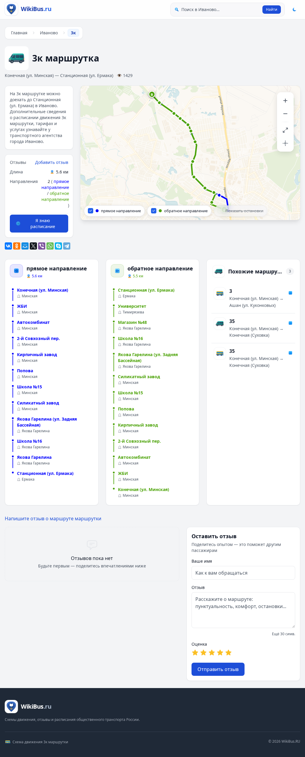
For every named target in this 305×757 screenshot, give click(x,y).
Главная (19, 33)
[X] (33, 246)
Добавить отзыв (51, 162)
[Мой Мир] (25, 246)
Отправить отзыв (218, 669)
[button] (152, 94)
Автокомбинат (33, 322)
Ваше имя (202, 561)
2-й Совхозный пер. (38, 338)
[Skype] (58, 246)
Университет (132, 306)
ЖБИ (22, 306)
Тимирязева (133, 312)
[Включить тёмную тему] (294, 10)
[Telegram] (66, 246)
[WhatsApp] (50, 246)
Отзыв (198, 587)
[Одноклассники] (16, 246)
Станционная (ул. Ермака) (45, 473)
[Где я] (285, 143)
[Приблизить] (285, 100)
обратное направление (55, 196)
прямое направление (55, 184)
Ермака (28, 479)
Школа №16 (29, 441)
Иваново (49, 33)
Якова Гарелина (36, 431)
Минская (30, 296)
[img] (190, 153)
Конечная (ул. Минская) (42, 290)
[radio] (195, 652)
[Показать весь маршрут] (285, 130)
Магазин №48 (132, 322)
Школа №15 (29, 387)
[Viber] (41, 246)
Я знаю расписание (42, 223)
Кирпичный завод (37, 354)
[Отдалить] (285, 113)
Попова (25, 370)
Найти (271, 9)
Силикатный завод (38, 403)
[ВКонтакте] (8, 246)
